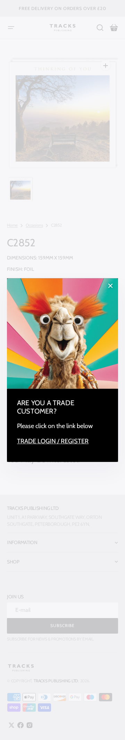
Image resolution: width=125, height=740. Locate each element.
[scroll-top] (110, 725)
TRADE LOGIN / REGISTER (53, 441)
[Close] (110, 285)
